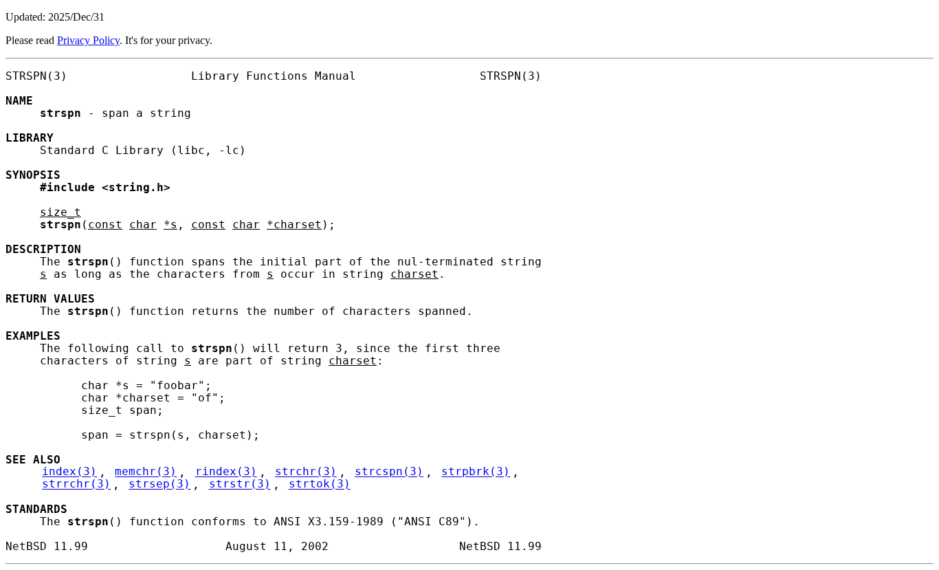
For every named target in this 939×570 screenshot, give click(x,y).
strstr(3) (240, 485)
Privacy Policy (88, 40)
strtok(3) (320, 485)
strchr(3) (306, 472)
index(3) (69, 472)
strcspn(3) (389, 472)
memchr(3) (146, 472)
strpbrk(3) (475, 472)
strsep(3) (159, 485)
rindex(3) (226, 472)
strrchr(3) (76, 485)
